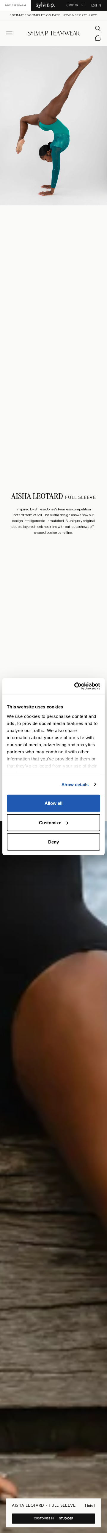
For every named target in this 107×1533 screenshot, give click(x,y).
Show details (75, 784)
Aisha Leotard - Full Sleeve (44, 1505)
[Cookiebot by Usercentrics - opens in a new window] (75, 686)
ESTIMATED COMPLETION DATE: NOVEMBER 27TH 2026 (53, 15)
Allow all (53, 803)
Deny (53, 841)
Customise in (53, 1518)
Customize (50, 822)
